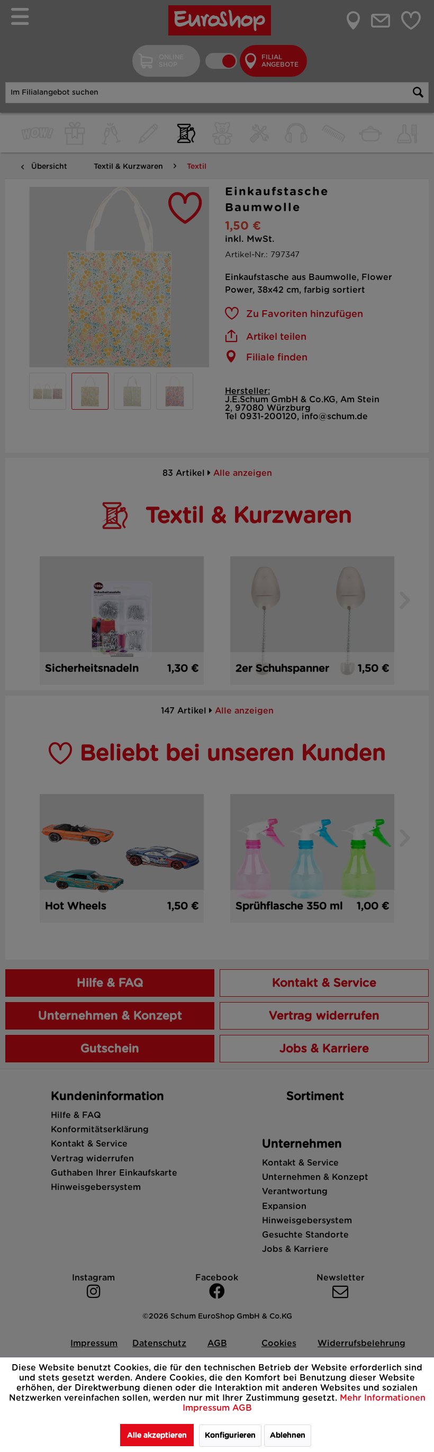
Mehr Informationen (383, 1398)
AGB (242, 1408)
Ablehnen (287, 1435)
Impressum (207, 1408)
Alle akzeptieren (157, 1435)
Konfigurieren (230, 1435)
